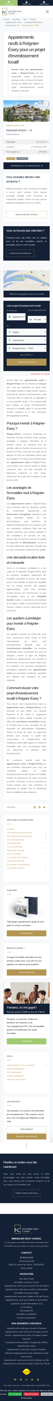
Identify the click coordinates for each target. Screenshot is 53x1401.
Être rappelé (26, 1129)
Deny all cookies (31, 1394)
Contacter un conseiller (20, 253)
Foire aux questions (16, 1080)
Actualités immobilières (26, 1314)
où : (8, 326)
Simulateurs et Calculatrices (21, 1065)
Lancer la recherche (26, 362)
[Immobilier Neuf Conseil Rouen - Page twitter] (32, 1379)
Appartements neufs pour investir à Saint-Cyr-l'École (26, 1363)
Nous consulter (26, 972)
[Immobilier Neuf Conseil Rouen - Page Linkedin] (21, 1379)
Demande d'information (26, 1136)
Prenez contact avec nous (26, 1193)
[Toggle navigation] (47, 11)
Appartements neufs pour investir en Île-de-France (26, 1286)
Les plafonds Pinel (15, 840)
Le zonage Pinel (14, 843)
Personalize (46, 1394)
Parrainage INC (26, 1310)
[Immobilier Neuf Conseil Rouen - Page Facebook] (15, 1379)
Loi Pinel (11, 829)
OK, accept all (15, 1394)
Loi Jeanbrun (26, 1307)
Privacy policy (26, 1398)
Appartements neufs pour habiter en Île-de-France (26, 1296)
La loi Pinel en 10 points (17, 858)
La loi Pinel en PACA (15, 868)
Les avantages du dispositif (19, 833)
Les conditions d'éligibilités (19, 836)
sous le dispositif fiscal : (37, 311)
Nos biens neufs (26, 1279)
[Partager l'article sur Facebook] (35, 807)
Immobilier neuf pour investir (26, 1282)
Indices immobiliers (15, 1069)
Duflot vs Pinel (14, 854)
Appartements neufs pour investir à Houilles (26, 1349)
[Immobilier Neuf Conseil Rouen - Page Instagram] (26, 1379)
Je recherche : (12, 311)
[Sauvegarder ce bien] (45, 104)
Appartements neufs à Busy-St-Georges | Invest (26, 1332)
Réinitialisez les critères (40, 374)
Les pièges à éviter (15, 861)
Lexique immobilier (15, 1076)
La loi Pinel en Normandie (18, 865)
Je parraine (26, 1041)
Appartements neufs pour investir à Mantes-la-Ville (26, 1360)
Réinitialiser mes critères (27, 214)
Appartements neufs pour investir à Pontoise (26, 1328)
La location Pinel (14, 847)
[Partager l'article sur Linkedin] (39, 807)
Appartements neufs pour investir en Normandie (26, 1289)
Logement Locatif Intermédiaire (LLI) (27, 1303)
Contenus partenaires (26, 1318)
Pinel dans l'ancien (15, 850)
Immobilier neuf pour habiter (26, 1293)
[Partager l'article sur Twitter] (44, 807)
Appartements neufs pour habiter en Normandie (27, 1300)
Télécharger (26, 933)
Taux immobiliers (14, 1072)
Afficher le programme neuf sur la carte (26, 294)
